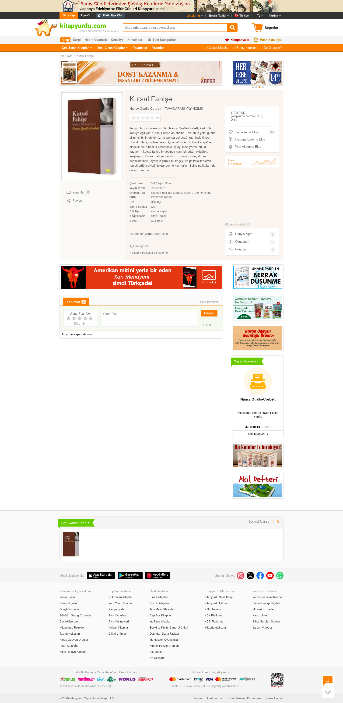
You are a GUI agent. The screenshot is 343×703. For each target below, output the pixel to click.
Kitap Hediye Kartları (73, 652)
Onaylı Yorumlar (70, 609)
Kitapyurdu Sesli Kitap (219, 597)
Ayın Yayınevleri (118, 621)
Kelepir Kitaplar (118, 627)
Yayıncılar (140, 47)
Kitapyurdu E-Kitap (216, 603)
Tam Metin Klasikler (162, 609)
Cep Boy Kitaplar (160, 615)
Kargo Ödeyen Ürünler (74, 639)
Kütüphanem (213, 609)
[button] (253, 87)
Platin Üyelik (67, 597)
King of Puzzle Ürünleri (164, 645)
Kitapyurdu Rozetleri (72, 627)
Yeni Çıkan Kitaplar (111, 47)
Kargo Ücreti (260, 615)
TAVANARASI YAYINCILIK (184, 108)
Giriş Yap (69, 15)
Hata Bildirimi (209, 302)
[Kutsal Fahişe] (70, 544)
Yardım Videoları (262, 627)
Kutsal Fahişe (85, 56)
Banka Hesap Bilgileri (266, 603)
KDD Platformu (214, 621)
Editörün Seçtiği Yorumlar (76, 615)
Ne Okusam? (273, 47)
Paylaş (77, 200)
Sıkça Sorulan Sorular (266, 621)
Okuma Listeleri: (235, 224)
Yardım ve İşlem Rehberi (268, 597)
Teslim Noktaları (70, 633)
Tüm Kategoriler (164, 40)
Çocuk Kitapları (219, 47)
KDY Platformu (214, 615)
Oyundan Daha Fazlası (164, 633)
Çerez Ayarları (275, 698)
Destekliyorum (69, 621)
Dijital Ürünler (117, 633)
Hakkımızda (214, 698)
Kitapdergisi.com (215, 627)
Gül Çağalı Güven (161, 183)
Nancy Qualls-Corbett (145, 108)
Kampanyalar (240, 40)
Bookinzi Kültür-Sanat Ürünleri (169, 627)
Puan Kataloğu (270, 40)
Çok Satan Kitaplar (75, 47)
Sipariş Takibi (217, 15)
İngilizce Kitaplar (160, 621)
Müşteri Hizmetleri (263, 609)
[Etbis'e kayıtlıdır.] (277, 680)
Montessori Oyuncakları (164, 639)
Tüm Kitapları (256, 434)
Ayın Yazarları (117, 615)
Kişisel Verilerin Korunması (244, 698)
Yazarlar (158, 47)
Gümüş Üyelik (68, 603)
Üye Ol (85, 15)
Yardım (273, 15)
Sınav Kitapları (247, 47)
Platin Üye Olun (113, 15)
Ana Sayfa (66, 56)
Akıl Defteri (156, 652)
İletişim (198, 698)
